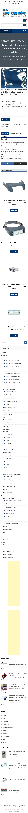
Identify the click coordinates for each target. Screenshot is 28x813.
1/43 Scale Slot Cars (9, 389)
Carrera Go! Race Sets (11, 401)
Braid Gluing (9, 476)
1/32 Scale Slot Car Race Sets (13, 363)
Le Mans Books (10, 516)
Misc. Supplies (8, 492)
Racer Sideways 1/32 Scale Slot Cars (15, 370)
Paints (7, 440)
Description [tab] (5, 133)
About (5, 1)
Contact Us (11, 1)
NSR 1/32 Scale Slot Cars (12, 379)
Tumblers (8, 471)
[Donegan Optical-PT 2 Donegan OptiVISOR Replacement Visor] (14, 186)
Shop (4, 739)
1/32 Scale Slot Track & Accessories (15, 366)
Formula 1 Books (10, 510)
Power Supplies (10, 483)
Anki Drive (7, 423)
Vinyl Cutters (9, 443)
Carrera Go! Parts (10, 398)
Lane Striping (9, 479)
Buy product (5, 119)
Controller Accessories (10, 407)
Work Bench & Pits (9, 452)
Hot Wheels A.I (8, 414)
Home (3, 56)
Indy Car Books (10, 513)
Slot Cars (8, 56)
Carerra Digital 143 (11, 391)
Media (4, 496)
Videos (6, 539)
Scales (7, 464)
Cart (4, 718)
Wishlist (5, 742)
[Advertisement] (14, 583)
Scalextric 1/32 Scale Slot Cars (14, 382)
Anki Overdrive (8, 426)
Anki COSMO (8, 419)
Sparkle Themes (19, 806)
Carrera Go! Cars (10, 394)
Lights (6, 58)
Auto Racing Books (9, 498)
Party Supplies (8, 554)
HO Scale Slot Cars (9, 411)
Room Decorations (9, 557)
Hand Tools (7, 489)
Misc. (4, 542)
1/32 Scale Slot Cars (9, 358)
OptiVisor (8, 458)
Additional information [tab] (16, 133)
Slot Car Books (8, 532)
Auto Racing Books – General (13, 500)
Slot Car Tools (14, 56)
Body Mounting (10, 437)
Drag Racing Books (11, 507)
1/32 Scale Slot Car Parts (12, 360)
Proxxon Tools (9, 449)
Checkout (5, 721)
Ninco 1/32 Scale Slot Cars (13, 376)
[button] (24, 70)
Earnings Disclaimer (14, 3)
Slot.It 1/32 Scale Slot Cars (13, 386)
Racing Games (8, 529)
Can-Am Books (10, 504)
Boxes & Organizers (9, 486)
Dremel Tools (7, 447)
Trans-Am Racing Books (12, 523)
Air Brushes (9, 434)
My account (6, 733)
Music (6, 526)
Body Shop (7, 431)
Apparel (6, 544)
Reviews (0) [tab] (5, 136)
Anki (4, 417)
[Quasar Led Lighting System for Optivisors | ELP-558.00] (14, 270)
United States (11, 113)
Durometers (9, 467)
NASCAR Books (10, 520)
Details (22, 96)
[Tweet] (20, 163)
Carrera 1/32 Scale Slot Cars (13, 373)
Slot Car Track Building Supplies (12, 474)
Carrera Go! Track (10, 404)
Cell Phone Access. (9, 551)
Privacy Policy (20, 1)
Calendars (7, 548)
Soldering (8, 455)
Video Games (7, 536)
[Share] (7, 163)
